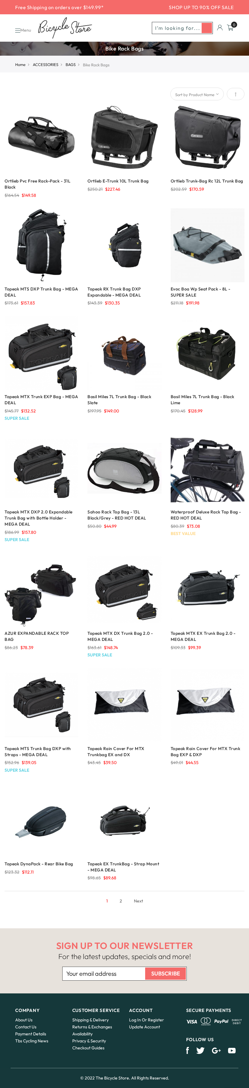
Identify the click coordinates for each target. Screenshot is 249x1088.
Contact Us (25, 1027)
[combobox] (182, 28)
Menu (25, 30)
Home (20, 64)
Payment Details (30, 1034)
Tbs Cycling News (31, 1041)
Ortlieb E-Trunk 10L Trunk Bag (118, 181)
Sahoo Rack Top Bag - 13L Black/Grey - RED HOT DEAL (116, 515)
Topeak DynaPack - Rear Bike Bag (39, 864)
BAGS (71, 64)
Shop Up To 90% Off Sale (201, 7)
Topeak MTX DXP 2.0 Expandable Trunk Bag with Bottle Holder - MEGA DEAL (39, 518)
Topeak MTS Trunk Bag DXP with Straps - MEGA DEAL (38, 751)
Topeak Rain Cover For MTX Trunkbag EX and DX (116, 751)
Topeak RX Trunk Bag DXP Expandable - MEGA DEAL (114, 292)
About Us (23, 1020)
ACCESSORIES (45, 64)
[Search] (207, 28)
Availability (82, 1034)
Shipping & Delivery (90, 1020)
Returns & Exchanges (92, 1027)
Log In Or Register (146, 1020)
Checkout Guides (88, 1048)
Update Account (144, 1027)
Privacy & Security (89, 1041)
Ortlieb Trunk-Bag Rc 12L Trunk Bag (207, 181)
